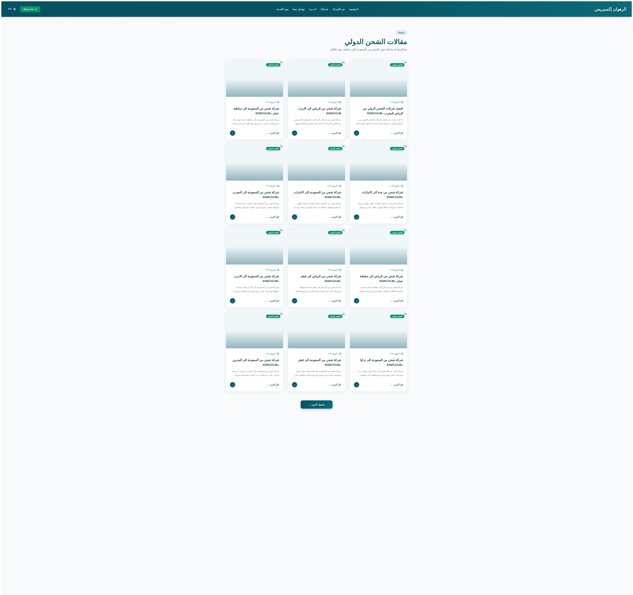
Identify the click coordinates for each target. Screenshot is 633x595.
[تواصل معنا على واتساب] (10, 585)
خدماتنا (324, 9)
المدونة (313, 9)
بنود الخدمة (282, 9)
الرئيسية (353, 9)
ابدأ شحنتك (28, 9)
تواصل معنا (299, 9)
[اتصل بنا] (10, 574)
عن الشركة (339, 9)
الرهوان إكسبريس (610, 9)
